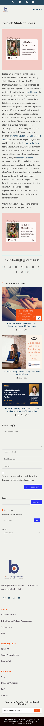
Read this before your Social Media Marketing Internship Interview (22, 324)
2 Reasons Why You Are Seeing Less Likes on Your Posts (22, 372)
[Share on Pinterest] (16, 267)
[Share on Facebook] (10, 267)
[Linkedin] (19, 598)
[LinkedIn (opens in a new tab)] (32, 2)
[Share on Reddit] (38, 267)
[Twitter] (9, 598)
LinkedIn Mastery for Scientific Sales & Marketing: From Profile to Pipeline (22, 409)
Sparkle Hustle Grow (31, 143)
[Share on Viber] (27, 267)
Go (37, 520)
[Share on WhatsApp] (27, 272)
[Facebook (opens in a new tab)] (20, 2)
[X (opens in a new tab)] (13, 2)
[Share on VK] (33, 267)
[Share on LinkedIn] (21, 267)
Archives (5, 529)
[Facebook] (4, 598)
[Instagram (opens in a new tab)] (26, 2)
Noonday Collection (24, 157)
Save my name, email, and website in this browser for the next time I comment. (19, 478)
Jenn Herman (31, 92)
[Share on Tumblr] (16, 272)
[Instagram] (14, 598)
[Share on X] (4, 267)
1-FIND (30, 723)
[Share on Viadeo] (22, 272)
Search (4, 498)
